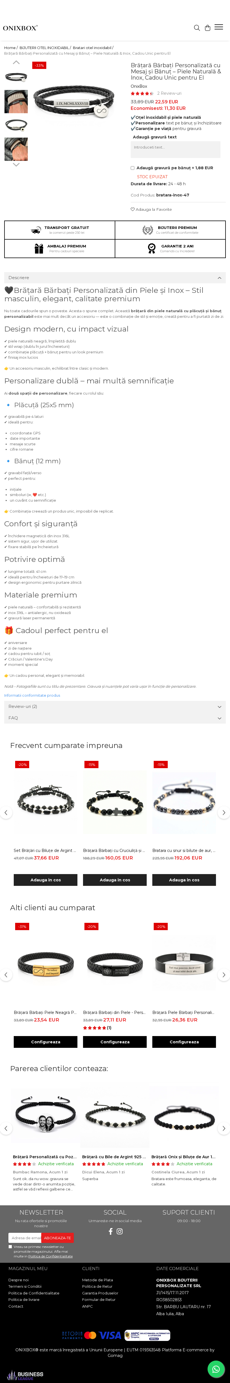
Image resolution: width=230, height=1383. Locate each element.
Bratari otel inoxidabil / (93, 47)
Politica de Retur (97, 1286)
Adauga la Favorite (153, 209)
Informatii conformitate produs (32, 695)
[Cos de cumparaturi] (207, 28)
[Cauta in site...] (197, 28)
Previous (16, 63)
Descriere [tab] (18, 277)
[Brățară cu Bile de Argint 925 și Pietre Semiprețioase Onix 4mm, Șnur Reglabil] (115, 1116)
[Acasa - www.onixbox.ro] (25, 28)
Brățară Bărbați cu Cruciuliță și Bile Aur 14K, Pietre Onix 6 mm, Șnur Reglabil (115, 850)
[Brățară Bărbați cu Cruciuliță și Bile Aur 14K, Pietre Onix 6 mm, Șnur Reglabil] (115, 802)
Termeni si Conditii (25, 1286)
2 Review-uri (169, 93)
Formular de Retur (99, 1299)
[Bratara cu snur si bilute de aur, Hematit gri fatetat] (184, 802)
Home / (11, 47)
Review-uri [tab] (22, 706)
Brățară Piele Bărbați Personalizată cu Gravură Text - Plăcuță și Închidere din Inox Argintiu (184, 1012)
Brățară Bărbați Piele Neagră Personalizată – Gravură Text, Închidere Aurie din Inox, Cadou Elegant (45, 1012)
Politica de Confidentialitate (50, 1256)
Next (16, 164)
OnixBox (139, 86)
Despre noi (18, 1280)
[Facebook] (110, 1231)
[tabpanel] (74, 103)
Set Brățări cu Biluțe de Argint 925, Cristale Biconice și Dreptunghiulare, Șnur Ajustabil (45, 850)
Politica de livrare (24, 1299)
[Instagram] (119, 1231)
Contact (15, 1306)
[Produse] (219, 28)
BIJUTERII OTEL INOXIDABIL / (46, 47)
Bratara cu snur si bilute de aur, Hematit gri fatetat (184, 850)
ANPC (87, 1306)
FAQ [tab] (13, 718)
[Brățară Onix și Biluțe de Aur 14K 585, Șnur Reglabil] (184, 1116)
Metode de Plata (97, 1280)
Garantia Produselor (100, 1293)
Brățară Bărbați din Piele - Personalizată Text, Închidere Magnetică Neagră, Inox (115, 1012)
